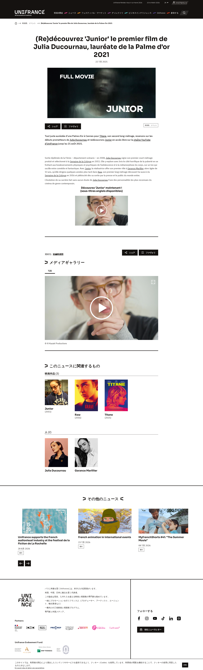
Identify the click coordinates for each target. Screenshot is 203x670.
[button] (153, 282)
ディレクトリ (117, 13)
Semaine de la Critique (80, 161)
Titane (102, 135)
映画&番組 (58, 13)
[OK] (185, 665)
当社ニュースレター (152, 629)
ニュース (72, 13)
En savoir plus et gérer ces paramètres (29, 668)
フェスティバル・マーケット (94, 13)
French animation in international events (104, 537)
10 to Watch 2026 (153, 3)
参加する (174, 13)
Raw (100, 171)
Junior (108, 139)
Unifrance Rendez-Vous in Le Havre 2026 (127, 3)
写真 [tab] (50, 271)
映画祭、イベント (151, 125)
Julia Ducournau (78, 139)
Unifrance (161, 13)
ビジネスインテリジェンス (140, 13)
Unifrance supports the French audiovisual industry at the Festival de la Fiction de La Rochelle (44, 540)
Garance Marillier (135, 168)
